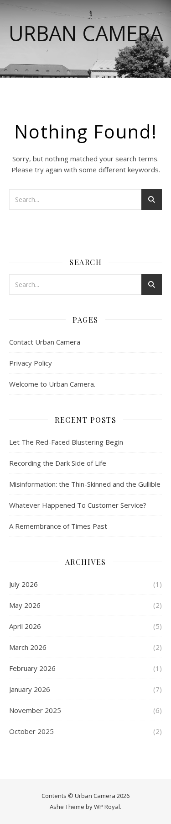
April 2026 (25, 626)
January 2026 (29, 689)
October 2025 (31, 731)
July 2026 (23, 584)
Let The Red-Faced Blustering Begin (66, 442)
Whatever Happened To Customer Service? (77, 505)
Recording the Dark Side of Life (57, 463)
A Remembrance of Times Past (58, 526)
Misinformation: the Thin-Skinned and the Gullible (85, 484)
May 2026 (25, 605)
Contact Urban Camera (44, 341)
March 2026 (28, 647)
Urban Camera (86, 33)
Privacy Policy (30, 362)
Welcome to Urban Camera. (52, 383)
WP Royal (107, 807)
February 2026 (32, 668)
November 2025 (35, 710)
